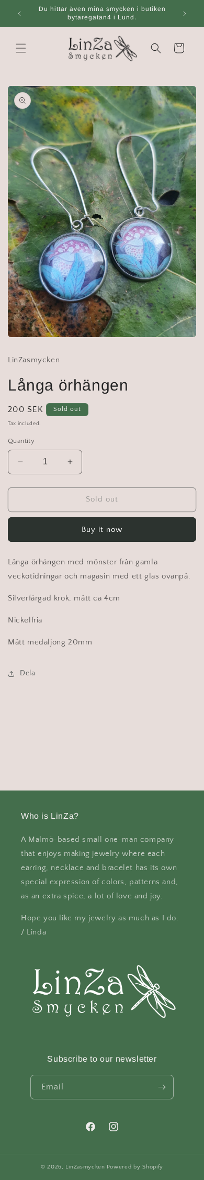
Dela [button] (27, 673)
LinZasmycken (85, 1167)
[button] (20, 48)
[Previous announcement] (19, 13)
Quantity (21, 440)
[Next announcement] (184, 13)
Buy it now (102, 529)
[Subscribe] (161, 1087)
